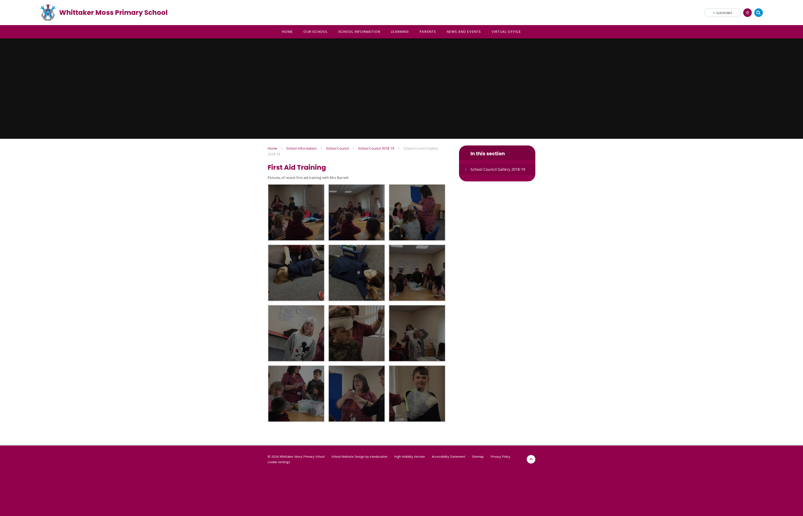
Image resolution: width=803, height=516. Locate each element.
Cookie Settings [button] (279, 462)
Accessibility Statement (448, 456)
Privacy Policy (500, 456)
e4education (378, 456)
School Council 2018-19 (376, 148)
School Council (337, 148)
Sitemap (478, 456)
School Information (301, 148)
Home (272, 148)
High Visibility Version (409, 456)
